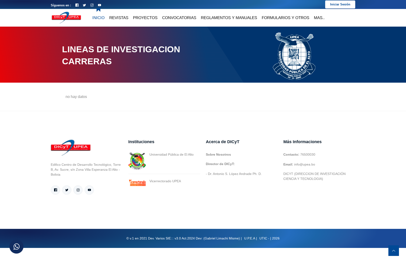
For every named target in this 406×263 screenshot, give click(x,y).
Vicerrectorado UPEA (165, 181)
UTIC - (264, 238)
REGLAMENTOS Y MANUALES (229, 18)
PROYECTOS (145, 18)
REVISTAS (118, 18)
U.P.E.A (249, 238)
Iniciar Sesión (340, 4)
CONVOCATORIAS (179, 18)
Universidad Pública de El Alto (171, 154)
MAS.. (319, 18)
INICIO (98, 18)
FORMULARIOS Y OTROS (285, 18)
